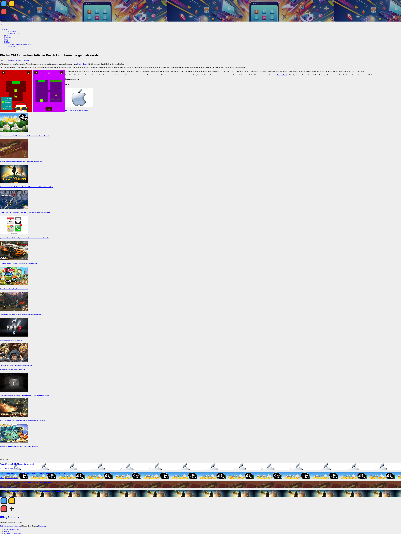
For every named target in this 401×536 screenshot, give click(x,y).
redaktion (14, 469)
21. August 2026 (5, 469)
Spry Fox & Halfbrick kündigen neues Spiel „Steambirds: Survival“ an (21, 161)
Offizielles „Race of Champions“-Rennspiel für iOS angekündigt (18, 263)
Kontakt (7, 43)
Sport (6, 41)
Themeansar (42, 526)
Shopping (7, 37)
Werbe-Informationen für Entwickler (20, 44)
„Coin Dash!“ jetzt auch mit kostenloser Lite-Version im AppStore (19, 446)
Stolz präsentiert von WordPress (10, 526)
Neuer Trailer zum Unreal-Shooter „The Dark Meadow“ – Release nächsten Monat (24, 395)
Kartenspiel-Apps (14, 33)
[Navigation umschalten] (1, 24)
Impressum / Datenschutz (12, 533)
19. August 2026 (5, 496)
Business (7, 35)
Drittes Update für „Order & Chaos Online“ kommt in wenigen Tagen (20, 314)
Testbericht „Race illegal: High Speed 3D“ (12, 369)
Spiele (6, 29)
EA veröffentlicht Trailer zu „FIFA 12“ (11, 340)
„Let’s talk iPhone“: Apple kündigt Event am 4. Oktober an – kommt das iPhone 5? (24, 238)
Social (6, 39)
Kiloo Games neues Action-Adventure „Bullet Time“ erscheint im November (22, 420)
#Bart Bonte (13, 60)
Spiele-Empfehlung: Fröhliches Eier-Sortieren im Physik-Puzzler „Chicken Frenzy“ (24, 136)
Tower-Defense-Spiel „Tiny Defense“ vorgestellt (14, 289)
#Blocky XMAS (23, 60)
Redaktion (11, 46)
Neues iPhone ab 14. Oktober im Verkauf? (77, 110)
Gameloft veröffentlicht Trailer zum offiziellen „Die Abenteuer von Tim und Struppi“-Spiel (26, 187)
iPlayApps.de (4, 17)
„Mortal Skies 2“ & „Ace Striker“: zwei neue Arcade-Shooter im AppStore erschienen (25, 212)
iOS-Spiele (12, 31)
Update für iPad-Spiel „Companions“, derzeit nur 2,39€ (16, 365)
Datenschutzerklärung (11, 529)
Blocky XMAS (82, 64)
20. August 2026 (5, 478)
